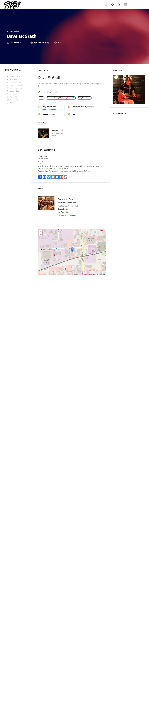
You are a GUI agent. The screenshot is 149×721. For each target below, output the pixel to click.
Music (41, 98)
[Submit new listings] (111, 4)
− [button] (41, 234)
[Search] (117, 4)
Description (14, 91)
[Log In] (104, 4)
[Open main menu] (124, 4)
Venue (12, 103)
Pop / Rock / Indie (84, 98)
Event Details (15, 77)
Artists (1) (13, 79)
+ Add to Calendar (49, 109)
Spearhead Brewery (42, 43)
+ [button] (41, 231)
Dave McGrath (57, 130)
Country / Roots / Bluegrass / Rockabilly (60, 98)
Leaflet (85, 274)
